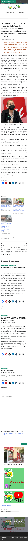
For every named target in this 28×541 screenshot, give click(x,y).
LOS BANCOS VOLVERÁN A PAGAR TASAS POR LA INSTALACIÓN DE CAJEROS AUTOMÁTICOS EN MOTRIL (6, 226)
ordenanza (14, 57)
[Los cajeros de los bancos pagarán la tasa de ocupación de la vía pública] (6, 201)
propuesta (3, 170)
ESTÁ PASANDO (18, 237)
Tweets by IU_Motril (6, 505)
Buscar (3, 442)
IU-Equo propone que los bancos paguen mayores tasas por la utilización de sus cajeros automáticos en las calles (18, 208)
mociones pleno (5, 238)
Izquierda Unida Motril (5, 271)
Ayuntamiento (9, 237)
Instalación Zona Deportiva (7, 370)
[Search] (26, 16)
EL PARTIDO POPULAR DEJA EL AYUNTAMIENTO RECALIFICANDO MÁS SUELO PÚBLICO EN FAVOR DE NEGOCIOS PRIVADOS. (13, 319)
